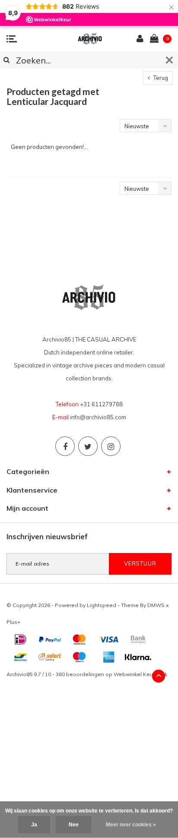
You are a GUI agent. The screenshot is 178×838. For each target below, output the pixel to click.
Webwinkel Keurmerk (140, 674)
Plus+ (13, 622)
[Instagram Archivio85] (111, 446)
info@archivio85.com (98, 417)
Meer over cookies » (131, 825)
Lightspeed (101, 605)
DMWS (156, 605)
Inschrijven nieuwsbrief (47, 536)
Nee (74, 825)
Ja (34, 825)
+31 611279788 (101, 404)
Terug (160, 77)
